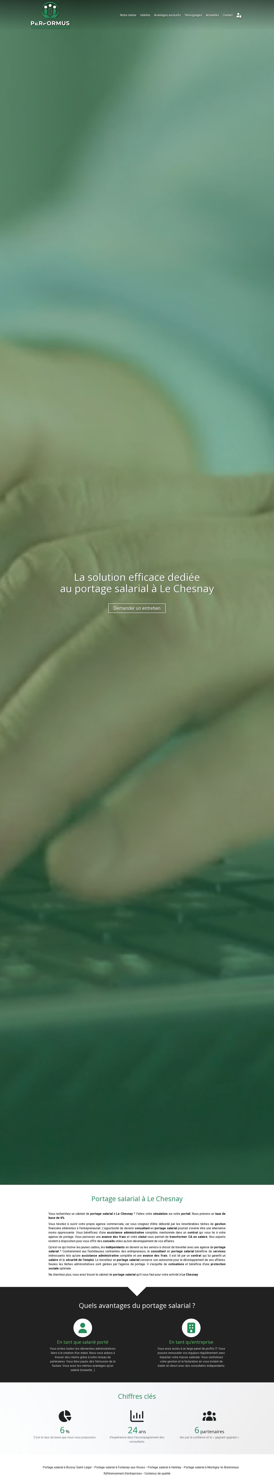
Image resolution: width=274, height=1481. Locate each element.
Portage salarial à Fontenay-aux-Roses (119, 1467)
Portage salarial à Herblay (164, 1467)
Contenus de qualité (157, 1473)
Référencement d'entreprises (123, 1473)
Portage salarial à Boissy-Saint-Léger (67, 1467)
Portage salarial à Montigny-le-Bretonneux (211, 1467)
